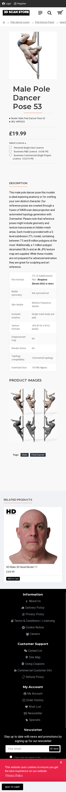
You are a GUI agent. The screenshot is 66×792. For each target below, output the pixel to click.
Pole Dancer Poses (44, 22)
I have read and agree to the (34, 757)
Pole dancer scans (20, 22)
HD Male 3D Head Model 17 (21, 567)
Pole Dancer (38, 454)
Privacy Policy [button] (14, 775)
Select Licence (16, 143)
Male (24, 454)
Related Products (18, 499)
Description (18, 183)
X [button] (61, 762)
